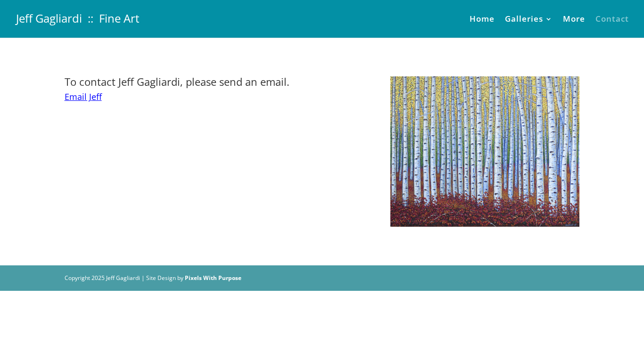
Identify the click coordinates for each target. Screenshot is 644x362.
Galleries (524, 20)
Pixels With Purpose (213, 278)
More (574, 20)
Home (482, 20)
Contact (612, 20)
